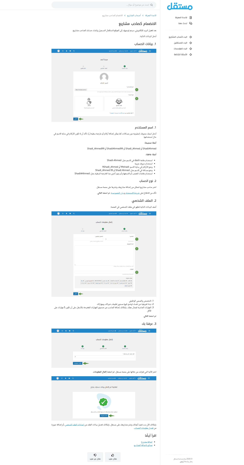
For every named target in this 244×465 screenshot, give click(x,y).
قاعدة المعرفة (150, 15)
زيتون (182, 461)
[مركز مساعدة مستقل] (180, 7)
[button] (113, 457)
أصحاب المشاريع (134, 15)
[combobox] (103, 5)
